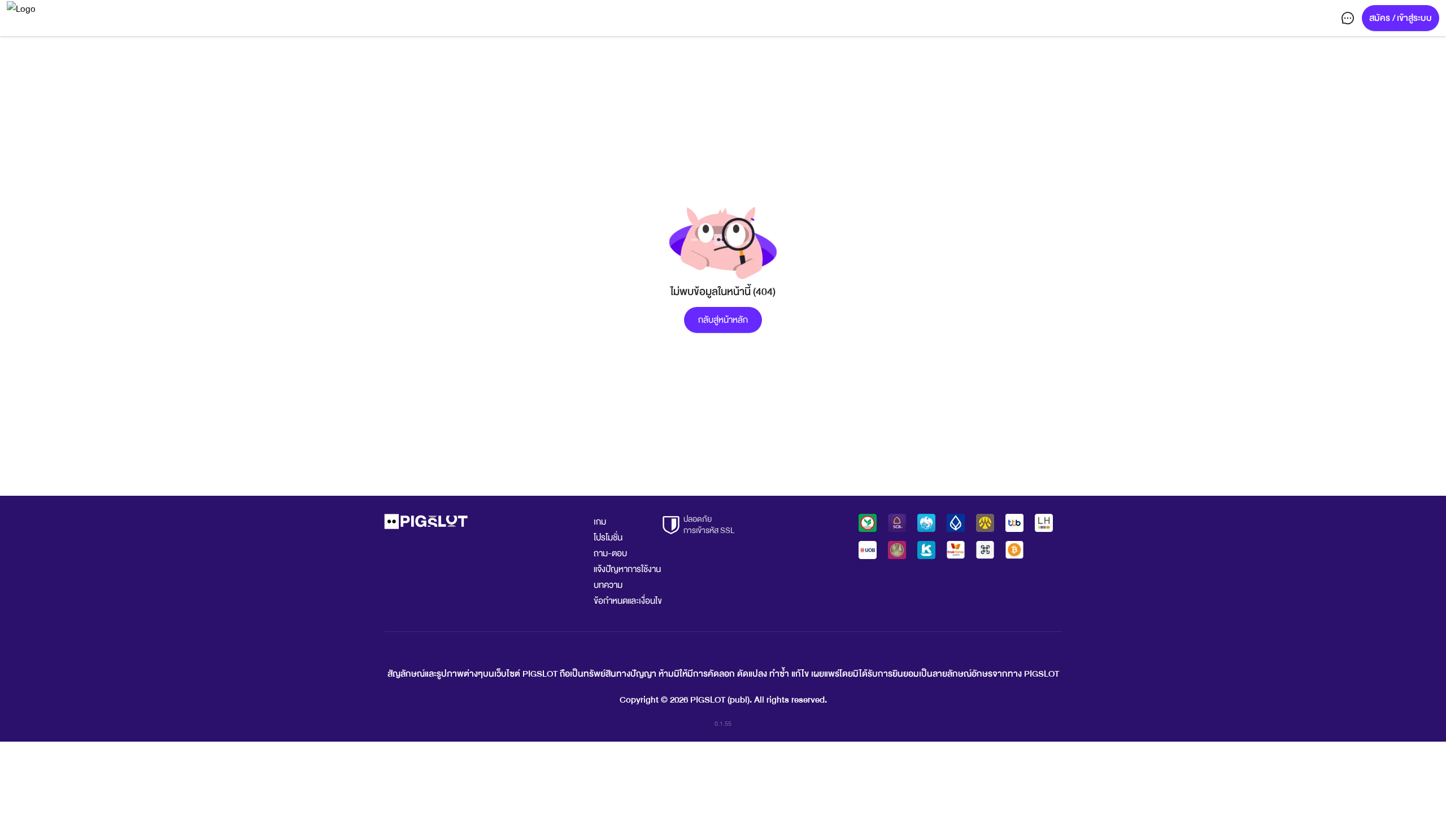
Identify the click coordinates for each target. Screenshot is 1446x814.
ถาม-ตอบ (610, 553)
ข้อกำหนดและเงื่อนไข (628, 601)
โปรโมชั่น (608, 537)
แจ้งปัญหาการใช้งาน (627, 569)
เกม (600, 522)
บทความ (608, 585)
